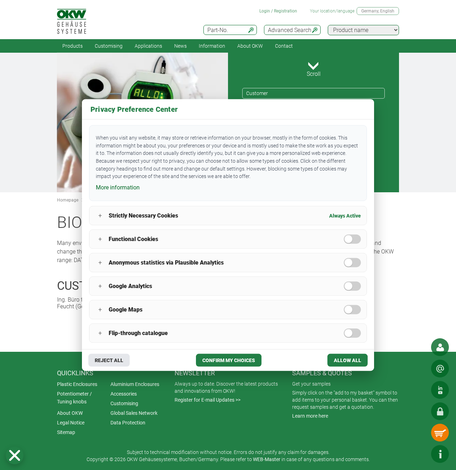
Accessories (123, 394)
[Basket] (440, 433)
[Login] (440, 411)
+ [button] (100, 215)
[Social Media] (440, 390)
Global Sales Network (133, 413)
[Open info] (440, 454)
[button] (15, 455)
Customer (257, 93)
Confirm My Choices (228, 360)
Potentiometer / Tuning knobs (74, 397)
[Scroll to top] (419, 454)
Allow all (347, 360)
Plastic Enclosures (77, 384)
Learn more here (310, 416)
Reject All (109, 360)
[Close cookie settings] (15, 455)
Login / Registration (278, 11)
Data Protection (127, 422)
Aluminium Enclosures (134, 384)
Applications (148, 46)
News (180, 46)
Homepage (67, 200)
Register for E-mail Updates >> (207, 400)
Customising (109, 46)
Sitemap (66, 432)
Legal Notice (70, 422)
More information (118, 187)
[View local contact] (440, 347)
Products (72, 46)
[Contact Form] (440, 368)
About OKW (70, 413)
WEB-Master (266, 459)
